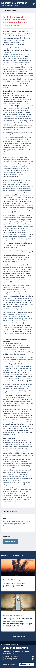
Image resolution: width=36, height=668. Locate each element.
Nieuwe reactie (10, 541)
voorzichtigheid (15, 56)
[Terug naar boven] (34, 547)
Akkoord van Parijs (23, 224)
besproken (10, 483)
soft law (10, 184)
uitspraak (9, 34)
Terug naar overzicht (11, 11)
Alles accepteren (26, 664)
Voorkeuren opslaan (8, 664)
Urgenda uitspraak (11, 112)
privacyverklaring (8, 653)
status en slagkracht (20, 319)
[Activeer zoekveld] (29, 4)
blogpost (8, 150)
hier (12, 54)
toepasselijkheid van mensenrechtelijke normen (14, 315)
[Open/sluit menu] (33, 4)
